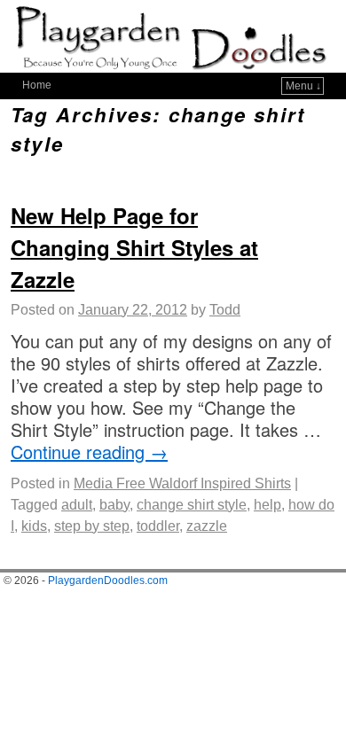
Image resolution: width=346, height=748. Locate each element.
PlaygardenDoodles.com (108, 580)
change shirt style (192, 504)
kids (34, 526)
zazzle (206, 526)
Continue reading (89, 451)
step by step (92, 526)
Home (36, 85)
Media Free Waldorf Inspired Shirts (182, 483)
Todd (224, 309)
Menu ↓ (303, 86)
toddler (158, 526)
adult (76, 504)
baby (114, 504)
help (267, 504)
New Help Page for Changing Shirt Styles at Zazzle (134, 247)
